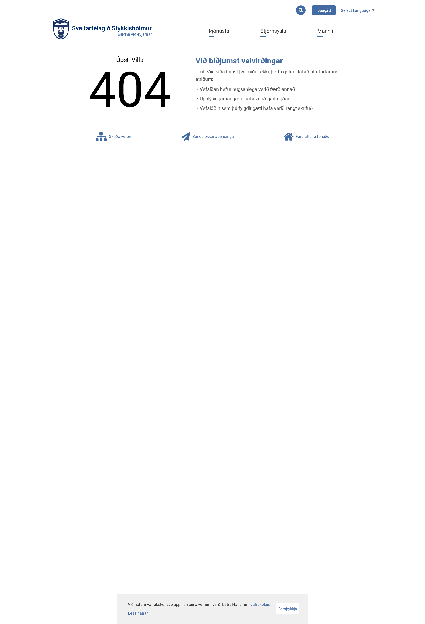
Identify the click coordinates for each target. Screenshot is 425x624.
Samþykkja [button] (287, 609)
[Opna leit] (301, 10)
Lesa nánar (138, 613)
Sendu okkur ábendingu (213, 136)
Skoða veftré (120, 136)
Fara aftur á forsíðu (312, 136)
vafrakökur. (260, 604)
